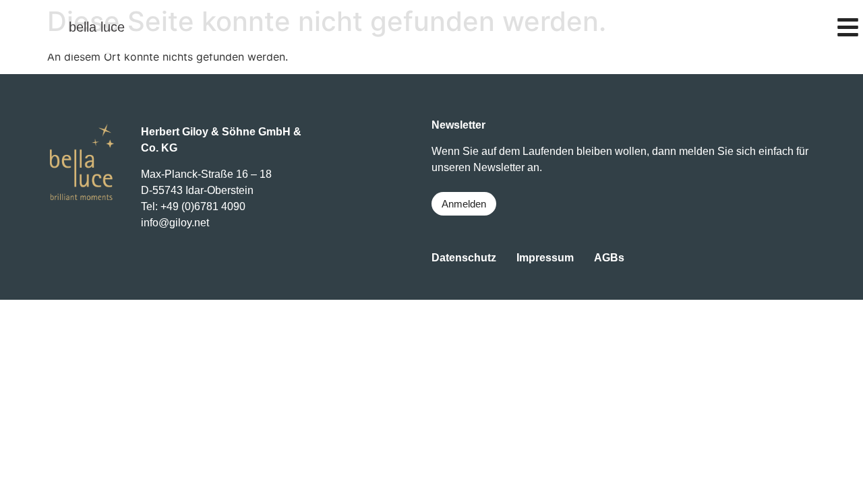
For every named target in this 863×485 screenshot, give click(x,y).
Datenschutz (464, 257)
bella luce (97, 27)
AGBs (609, 257)
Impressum (545, 257)
